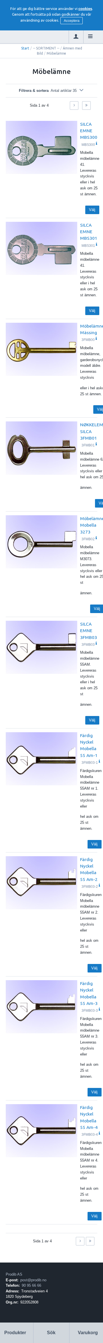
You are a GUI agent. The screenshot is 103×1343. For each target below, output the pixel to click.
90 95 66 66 (31, 1285)
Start (25, 48)
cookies (85, 9)
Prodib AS (14, 1274)
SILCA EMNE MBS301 (88, 231)
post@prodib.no (33, 1280)
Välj (92, 210)
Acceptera (72, 21)
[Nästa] (74, 105)
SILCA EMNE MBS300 (88, 130)
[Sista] (86, 105)
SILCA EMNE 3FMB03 (88, 630)
